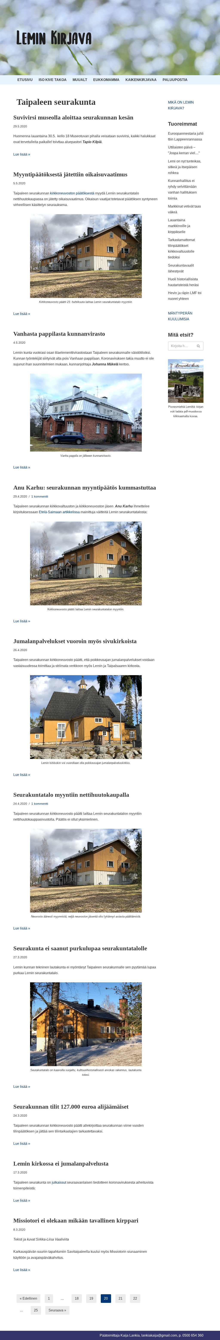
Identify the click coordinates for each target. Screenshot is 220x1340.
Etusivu (25, 80)
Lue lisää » (21, 154)
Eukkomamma (106, 80)
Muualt (80, 80)
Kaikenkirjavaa (141, 80)
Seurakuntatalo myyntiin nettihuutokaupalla (71, 794)
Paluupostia (175, 80)
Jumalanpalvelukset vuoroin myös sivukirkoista (75, 641)
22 (135, 1298)
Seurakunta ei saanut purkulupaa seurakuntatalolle (80, 948)
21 (120, 1298)
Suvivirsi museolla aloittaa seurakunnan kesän (73, 117)
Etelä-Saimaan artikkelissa (59, 512)
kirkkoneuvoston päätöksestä (72, 193)
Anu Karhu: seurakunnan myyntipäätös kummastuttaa (84, 487)
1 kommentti (39, 496)
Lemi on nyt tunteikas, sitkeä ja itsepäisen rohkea (184, 167)
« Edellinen (28, 1298)
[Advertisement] (194, 491)
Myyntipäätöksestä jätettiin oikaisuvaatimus (70, 174)
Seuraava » (57, 1310)
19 (91, 1298)
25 (36, 1310)
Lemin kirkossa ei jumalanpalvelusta (60, 1163)
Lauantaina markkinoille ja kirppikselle (179, 226)
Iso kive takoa (53, 80)
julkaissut (59, 1182)
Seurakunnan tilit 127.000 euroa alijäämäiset (70, 1106)
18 (77, 1298)
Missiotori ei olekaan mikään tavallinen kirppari (75, 1220)
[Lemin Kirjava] (54, 38)
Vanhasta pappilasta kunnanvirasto (59, 333)
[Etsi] (198, 346)
